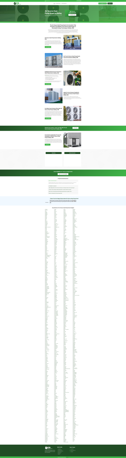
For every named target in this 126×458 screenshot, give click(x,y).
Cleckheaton (46, 397)
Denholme (56, 211)
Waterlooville (74, 359)
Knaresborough (56, 424)
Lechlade (55, 432)
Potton (64, 371)
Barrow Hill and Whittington (48, 255)
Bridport (46, 320)
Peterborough (65, 357)
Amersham (46, 223)
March (64, 251)
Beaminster (46, 262)
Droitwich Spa (56, 225)
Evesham (55, 262)
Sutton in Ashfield (75, 291)
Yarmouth (74, 437)
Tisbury (74, 321)
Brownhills (46, 334)
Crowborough (46, 428)
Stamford (74, 266)
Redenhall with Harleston (66, 392)
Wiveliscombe (74, 418)
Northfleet (65, 317)
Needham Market (65, 289)
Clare (45, 394)
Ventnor (74, 341)
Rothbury (65, 406)
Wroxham (74, 435)
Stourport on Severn (75, 281)
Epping (55, 257)
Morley (64, 282)
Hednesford (56, 348)
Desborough (56, 214)
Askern (46, 238)
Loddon (64, 217)
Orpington (65, 334)
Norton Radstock (65, 321)
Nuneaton (65, 323)
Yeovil (73, 440)
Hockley (55, 369)
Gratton (55, 308)
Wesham (74, 371)
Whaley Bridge (74, 385)
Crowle (46, 430)
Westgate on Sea (75, 380)
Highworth (56, 365)
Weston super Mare (75, 382)
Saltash (64, 423)
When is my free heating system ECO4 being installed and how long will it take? (60, 191)
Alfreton (46, 216)
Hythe (55, 391)
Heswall (55, 358)
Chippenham (46, 384)
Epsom (55, 258)
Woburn (74, 420)
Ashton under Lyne (47, 237)
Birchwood (46, 283)
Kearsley (55, 402)
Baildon (46, 246)
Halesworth (56, 323)
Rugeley (64, 414)
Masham (65, 259)
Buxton (46, 352)
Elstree (55, 254)
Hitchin (55, 368)
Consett (46, 412)
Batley (46, 259)
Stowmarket (74, 282)
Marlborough (65, 257)
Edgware (55, 248)
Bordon (46, 301)
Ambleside (46, 222)
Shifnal (73, 216)
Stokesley (74, 276)
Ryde (64, 417)
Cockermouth (46, 404)
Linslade (65, 212)
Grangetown (56, 306)
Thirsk (73, 311)
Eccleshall (56, 246)
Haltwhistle (56, 326)
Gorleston (56, 303)
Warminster (74, 355)
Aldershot (46, 214)
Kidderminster (56, 409)
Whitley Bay (74, 391)
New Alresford (65, 294)
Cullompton (46, 434)
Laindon (55, 426)
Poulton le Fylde (65, 372)
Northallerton (65, 315)
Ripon (64, 400)
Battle (46, 260)
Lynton (64, 237)
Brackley (46, 308)
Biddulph (46, 277)
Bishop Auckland (47, 286)
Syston (73, 298)
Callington (46, 355)
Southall (74, 240)
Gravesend (56, 309)
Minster (64, 276)
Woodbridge (74, 427)
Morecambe (65, 280)
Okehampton (65, 326)
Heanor (55, 344)
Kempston (56, 404)
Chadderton (46, 367)
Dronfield (55, 226)
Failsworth (56, 265)
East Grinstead (56, 239)
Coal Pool (46, 402)
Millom (64, 272)
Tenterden (74, 305)
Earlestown (56, 236)
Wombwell (74, 425)
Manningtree (65, 249)
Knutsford (56, 425)
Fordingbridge (56, 286)
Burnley (46, 346)
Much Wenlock (65, 285)
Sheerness (74, 209)
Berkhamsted (46, 272)
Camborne (46, 357)
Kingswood (56, 417)
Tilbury (73, 319)
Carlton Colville (46, 363)
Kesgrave (56, 406)
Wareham (74, 354)
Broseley (46, 331)
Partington (65, 347)
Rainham (65, 384)
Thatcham (74, 308)
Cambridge (46, 358)
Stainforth (74, 263)
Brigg (45, 323)
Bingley (46, 282)
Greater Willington (56, 315)
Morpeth (65, 283)
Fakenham (56, 268)
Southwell (74, 248)
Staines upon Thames (75, 262)
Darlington (46, 438)
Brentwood (46, 317)
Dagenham (46, 435)
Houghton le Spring (57, 380)
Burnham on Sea (47, 345)
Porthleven (65, 367)
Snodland (74, 231)
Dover (55, 222)
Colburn (46, 405)
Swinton (74, 297)
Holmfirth (56, 372)
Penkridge (65, 352)
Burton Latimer (46, 348)
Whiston (74, 386)
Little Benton (65, 213)
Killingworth (56, 411)
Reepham (65, 394)
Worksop (74, 431)
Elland (55, 252)
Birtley (46, 285)
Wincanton (74, 406)
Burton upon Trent (47, 349)
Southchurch (74, 243)
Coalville (46, 403)
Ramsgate (65, 387)
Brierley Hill (46, 322)
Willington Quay (74, 402)
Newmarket (65, 303)
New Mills (65, 295)
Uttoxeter (74, 339)
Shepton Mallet (74, 212)
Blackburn (46, 289)
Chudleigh (46, 389)
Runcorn (65, 415)
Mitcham (65, 278)
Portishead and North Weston (67, 368)
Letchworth (56, 440)
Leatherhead (56, 431)
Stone (73, 277)
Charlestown (46, 371)
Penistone (65, 351)
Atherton (46, 240)
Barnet (46, 252)
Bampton (46, 248)
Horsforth (56, 378)
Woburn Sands (74, 421)
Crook (46, 427)
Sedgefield (65, 435)
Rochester (65, 402)
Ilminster (55, 395)
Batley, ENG (72, 451)
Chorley (46, 387)
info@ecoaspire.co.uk (73, 450)
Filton (55, 281)
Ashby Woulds (46, 233)
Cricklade (46, 425)
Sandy (64, 428)
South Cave (74, 235)
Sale (64, 421)
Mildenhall (65, 271)
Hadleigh (55, 320)
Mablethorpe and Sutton (66, 239)
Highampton (56, 363)
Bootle (46, 300)
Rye (64, 418)
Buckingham (46, 338)
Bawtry (46, 261)
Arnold (46, 229)
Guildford (55, 317)
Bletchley (46, 294)
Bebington (46, 263)
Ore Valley (65, 331)
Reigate (64, 395)
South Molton (74, 237)
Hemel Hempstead (57, 351)
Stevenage (74, 271)
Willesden (74, 401)
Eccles (55, 245)
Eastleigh (55, 243)
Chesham (46, 378)
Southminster (74, 245)
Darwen (46, 441)
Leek (55, 435)
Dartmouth (46, 440)
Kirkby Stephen (56, 421)
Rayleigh (65, 389)
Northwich (65, 319)
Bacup (46, 245)
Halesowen (56, 322)
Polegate (65, 363)
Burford (46, 342)
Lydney (64, 233)
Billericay (46, 279)
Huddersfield (56, 386)
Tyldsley (74, 335)
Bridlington (46, 319)
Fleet (55, 282)
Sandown (65, 427)
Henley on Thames (57, 354)
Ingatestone (56, 397)
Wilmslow (74, 403)
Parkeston (65, 346)
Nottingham (65, 322)
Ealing (55, 235)
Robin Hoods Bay (65, 401)
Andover (46, 225)
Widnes (74, 397)
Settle (64, 438)
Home (54, 3)
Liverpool (65, 216)
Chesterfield (46, 381)
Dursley (55, 233)
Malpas (64, 245)
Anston (46, 226)
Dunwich (55, 232)
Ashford (46, 234)
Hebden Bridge (56, 345)
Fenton (55, 278)
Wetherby (74, 383)
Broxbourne (46, 335)
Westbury (74, 378)
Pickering (65, 360)
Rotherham (65, 407)
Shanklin (65, 441)
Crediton (46, 423)
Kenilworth (56, 405)
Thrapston (74, 317)
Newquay (65, 306)
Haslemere (56, 334)
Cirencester (46, 392)
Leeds (55, 434)
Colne (46, 408)
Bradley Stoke (46, 312)
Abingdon (46, 209)
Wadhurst (74, 343)
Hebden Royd (56, 346)
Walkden (74, 345)
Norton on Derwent (66, 320)
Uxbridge (74, 340)
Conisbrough (46, 411)
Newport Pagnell (65, 305)
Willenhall (74, 400)
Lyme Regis (65, 235)
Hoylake (55, 384)
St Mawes (74, 260)
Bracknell (46, 309)
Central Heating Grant (63, 3)
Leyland (64, 209)
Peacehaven (65, 349)
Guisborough (56, 318)
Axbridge (46, 242)
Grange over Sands (57, 305)
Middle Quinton (65, 266)
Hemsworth (56, 352)
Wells (73, 367)
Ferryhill (55, 279)
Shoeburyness (74, 220)
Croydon (46, 431)
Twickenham (74, 334)
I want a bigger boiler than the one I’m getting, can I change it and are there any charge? (61, 187)
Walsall (73, 348)
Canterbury (46, 360)
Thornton (74, 314)
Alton (45, 219)
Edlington (55, 249)
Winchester (74, 408)
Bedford (46, 266)
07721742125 (79, 0)
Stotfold (74, 279)
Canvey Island (46, 361)
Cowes (46, 418)
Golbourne (56, 301)
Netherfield (65, 292)
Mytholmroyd (65, 286)
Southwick (74, 249)
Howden (55, 382)
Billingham (46, 280)
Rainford (65, 383)
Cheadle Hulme (47, 375)
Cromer (46, 426)
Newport (65, 304)
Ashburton (46, 232)
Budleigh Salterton (47, 339)
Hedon (55, 349)
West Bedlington (74, 372)
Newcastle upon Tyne (66, 300)
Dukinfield (56, 229)
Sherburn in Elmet (75, 213)
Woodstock (74, 428)
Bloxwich (46, 295)
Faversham (56, 274)
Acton (46, 211)
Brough (46, 332)
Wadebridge (74, 342)
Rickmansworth (65, 398)
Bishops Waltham (47, 288)
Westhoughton (74, 381)
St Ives (73, 257)
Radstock (65, 382)
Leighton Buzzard (56, 438)
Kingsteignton (56, 415)
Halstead (55, 325)
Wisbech (74, 415)
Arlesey (46, 228)
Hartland (55, 331)
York (73, 441)
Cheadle (46, 374)
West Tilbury (74, 377)
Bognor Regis (46, 297)
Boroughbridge (46, 302)
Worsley (74, 432)
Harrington (56, 329)
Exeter (55, 263)
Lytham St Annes (65, 238)
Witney (73, 417)
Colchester (46, 406)
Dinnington (56, 217)
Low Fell (65, 228)
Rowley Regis (65, 409)
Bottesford (46, 304)
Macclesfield (65, 240)
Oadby (64, 324)
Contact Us (110, 3)
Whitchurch (74, 388)
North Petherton (65, 311)
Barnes (46, 251)
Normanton (65, 309)
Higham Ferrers (56, 362)
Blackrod (46, 291)
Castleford (46, 366)
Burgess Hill (46, 343)
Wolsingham (74, 423)
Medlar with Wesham (66, 261)
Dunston (55, 231)
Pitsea (64, 361)
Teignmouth (74, 302)
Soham (74, 232)
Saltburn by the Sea (66, 424)
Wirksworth (74, 414)
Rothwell (65, 408)
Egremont (56, 251)
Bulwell (46, 340)
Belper (46, 269)
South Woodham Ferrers (75, 239)
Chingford (46, 383)
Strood (73, 286)
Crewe (46, 424)
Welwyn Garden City (75, 368)
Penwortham (65, 354)
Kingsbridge (56, 414)
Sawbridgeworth (65, 429)
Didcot (55, 216)
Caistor (46, 354)
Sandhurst (65, 425)
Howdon (55, 383)
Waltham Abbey (74, 349)
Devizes (55, 215)
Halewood (56, 324)
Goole (55, 302)
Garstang (55, 294)
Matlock (64, 260)
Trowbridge (74, 331)
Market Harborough (66, 255)
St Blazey (74, 255)
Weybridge (74, 384)
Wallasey (74, 346)
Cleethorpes (46, 398)
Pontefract (65, 364)
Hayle (55, 342)
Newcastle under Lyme (66, 299)
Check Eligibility (48, 118)
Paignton (65, 344)
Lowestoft (65, 229)
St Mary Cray (74, 259)
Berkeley (46, 271)
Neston (64, 291)
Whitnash (74, 392)
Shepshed (74, 211)
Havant (55, 339)
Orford (64, 332)
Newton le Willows (66, 308)
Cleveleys (46, 400)
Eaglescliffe (56, 234)
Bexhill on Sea (46, 275)
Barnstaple (46, 254)
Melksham (65, 262)
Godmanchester (56, 300)
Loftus (64, 218)
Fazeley (55, 275)
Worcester (74, 430)
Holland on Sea (56, 371)
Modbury (65, 279)
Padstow (65, 343)
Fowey (55, 288)
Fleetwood (56, 283)
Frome (55, 291)
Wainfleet (74, 344)
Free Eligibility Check (102, 3)
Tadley (73, 299)
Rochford (65, 403)
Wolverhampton (74, 424)
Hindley (55, 367)
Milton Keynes (65, 274)
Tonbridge (74, 323)
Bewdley (46, 274)
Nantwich (65, 288)
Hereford (55, 355)
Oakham (65, 325)
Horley (55, 375)
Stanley (74, 268)
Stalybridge (74, 265)
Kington (55, 418)
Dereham (55, 213)
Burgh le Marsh (46, 344)
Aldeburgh (46, 213)
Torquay (74, 325)
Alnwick (46, 217)
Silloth (73, 223)
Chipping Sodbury (47, 386)
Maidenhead (65, 242)
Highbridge (56, 364)
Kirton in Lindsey (56, 423)
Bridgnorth (46, 318)
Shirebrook (74, 219)
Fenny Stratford (56, 277)
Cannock (46, 359)
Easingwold (56, 238)
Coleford (46, 407)
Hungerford (56, 387)
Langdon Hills (56, 428)
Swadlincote (74, 292)
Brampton (46, 314)
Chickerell (46, 382)
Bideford (46, 278)
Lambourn (56, 427)
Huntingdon (56, 388)
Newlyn (64, 302)
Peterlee (65, 358)
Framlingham (56, 289)
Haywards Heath (56, 343)
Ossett (64, 335)
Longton (65, 222)
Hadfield (55, 319)
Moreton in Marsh (66, 281)
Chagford (46, 368)
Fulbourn (55, 292)
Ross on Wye (65, 405)
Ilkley (55, 394)
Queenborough (65, 380)
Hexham (55, 359)
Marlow (64, 258)
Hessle (55, 357)
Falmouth (56, 269)
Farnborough (56, 271)
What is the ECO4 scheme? (53, 180)
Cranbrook (46, 420)
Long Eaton (65, 219)
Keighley (55, 403)
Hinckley (55, 366)
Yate (73, 438)
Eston (55, 261)
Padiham (65, 342)
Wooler (74, 429)
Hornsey (55, 377)
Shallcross (65, 440)
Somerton (74, 233)
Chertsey (46, 377)
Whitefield (74, 389)
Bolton (46, 299)
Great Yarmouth (56, 314)
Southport (74, 246)
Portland (65, 369)
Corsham (46, 415)
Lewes (55, 441)
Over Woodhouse (65, 340)
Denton (55, 212)
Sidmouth (74, 222)
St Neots (74, 261)
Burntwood (46, 347)
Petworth (65, 359)
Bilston (46, 281)
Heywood (56, 361)
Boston (46, 303)
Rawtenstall (65, 388)
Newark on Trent (65, 297)
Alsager (46, 218)
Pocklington (65, 362)
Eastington (56, 242)
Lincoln (64, 211)
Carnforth (46, 364)
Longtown (65, 223)
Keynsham (56, 408)
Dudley (55, 228)
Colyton (46, 409)
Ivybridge (55, 401)
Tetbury (74, 306)
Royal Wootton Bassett (66, 411)
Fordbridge (56, 285)
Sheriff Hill (74, 215)
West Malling (74, 375)
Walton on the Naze (75, 352)
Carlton (46, 362)
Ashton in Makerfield (47, 236)
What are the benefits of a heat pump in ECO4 (55, 193)
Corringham (46, 414)
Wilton (73, 404)
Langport (55, 430)
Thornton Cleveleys (75, 315)
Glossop (55, 298)
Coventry (46, 417)
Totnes (73, 326)
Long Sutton (65, 220)
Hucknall (55, 385)
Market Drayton (65, 254)
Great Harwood (56, 312)
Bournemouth (46, 305)
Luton (64, 231)
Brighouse (46, 324)
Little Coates (65, 214)
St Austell (74, 254)
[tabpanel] (64, 201)
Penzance (65, 355)
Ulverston (74, 337)
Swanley (74, 294)
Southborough (74, 242)
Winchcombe (74, 407)
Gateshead (56, 295)
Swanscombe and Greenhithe (76, 295)
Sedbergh (65, 434)
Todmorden (74, 322)
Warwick (74, 357)
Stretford (74, 285)
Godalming (56, 299)
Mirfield (64, 277)
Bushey (46, 351)
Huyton (55, 389)
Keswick (55, 407)
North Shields (65, 312)
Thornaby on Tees (75, 312)
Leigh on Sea (56, 437)
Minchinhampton (65, 275)
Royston (65, 412)
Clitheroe (46, 401)
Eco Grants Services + (58, 3)
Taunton (74, 301)
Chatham (46, 372)
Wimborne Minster (75, 405)
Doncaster (56, 219)
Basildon (46, 257)
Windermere (74, 409)
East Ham (56, 240)
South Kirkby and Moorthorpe (76, 236)
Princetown (65, 378)
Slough (73, 229)
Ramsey (64, 386)
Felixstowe (56, 276)
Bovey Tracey (46, 306)
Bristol (46, 326)
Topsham (74, 324)
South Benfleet (74, 234)
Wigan (73, 398)
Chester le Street (47, 380)
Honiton (55, 374)
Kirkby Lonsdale (56, 420)
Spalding (74, 252)
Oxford (64, 341)
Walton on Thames (75, 351)
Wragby (74, 434)
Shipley (73, 218)
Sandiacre (65, 426)
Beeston (46, 268)
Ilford (55, 392)
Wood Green (74, 426)
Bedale (46, 265)
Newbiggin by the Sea (66, 298)
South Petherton (75, 238)
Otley (64, 337)
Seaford (64, 432)
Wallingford (74, 347)
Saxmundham (65, 430)
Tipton (73, 320)
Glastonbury (56, 297)
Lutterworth (65, 232)
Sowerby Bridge (74, 251)
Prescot (64, 374)
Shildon (74, 217)
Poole (64, 365)
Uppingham (74, 338)
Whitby (73, 387)
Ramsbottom (65, 385)
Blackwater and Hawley (47, 292)
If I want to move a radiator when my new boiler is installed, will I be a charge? (60, 189)
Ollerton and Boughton (66, 329)
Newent (64, 301)
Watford (74, 360)
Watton (74, 362)
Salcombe (65, 420)
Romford (65, 404)
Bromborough (46, 328)
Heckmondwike (56, 347)
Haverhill (55, 340)
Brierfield (46, 321)
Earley (55, 237)
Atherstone (46, 239)
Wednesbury (74, 363)
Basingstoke (46, 258)
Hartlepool (56, 332)
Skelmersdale (74, 226)
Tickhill (73, 318)
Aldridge (46, 215)
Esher (55, 260)
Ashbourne (46, 231)
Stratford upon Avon (75, 283)
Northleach (65, 318)
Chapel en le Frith (47, 369)
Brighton (46, 325)
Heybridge (56, 360)
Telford (74, 303)
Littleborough (65, 215)
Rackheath (65, 381)
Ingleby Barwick (56, 398)
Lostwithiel (65, 225)
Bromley (46, 329)
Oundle (64, 339)
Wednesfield (74, 364)
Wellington (74, 365)
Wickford (74, 395)
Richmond (65, 397)
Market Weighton (65, 256)
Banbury (46, 249)
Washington (74, 358)
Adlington (46, 212)
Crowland (46, 429)
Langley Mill (56, 429)
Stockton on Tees (75, 274)
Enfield (55, 256)
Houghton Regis (56, 381)
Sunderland (74, 289)
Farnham (55, 272)
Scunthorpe (65, 431)
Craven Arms (46, 421)
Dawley (55, 209)
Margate (65, 252)
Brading (46, 311)
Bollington (46, 298)
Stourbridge (74, 280)
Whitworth (74, 394)
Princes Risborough (66, 377)
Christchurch (46, 388)
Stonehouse (74, 278)
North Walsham (65, 314)
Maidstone (65, 243)
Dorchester (56, 220)
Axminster (46, 243)
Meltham (65, 263)
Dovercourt (56, 223)
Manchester (65, 248)
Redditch (65, 391)
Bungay (46, 341)
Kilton (55, 412)
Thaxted (74, 309)
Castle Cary (46, 365)
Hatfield (55, 337)
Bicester (46, 276)
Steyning (74, 272)
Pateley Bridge (65, 348)
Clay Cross (46, 395)
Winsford (74, 411)
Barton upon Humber (47, 256)
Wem (73, 369)
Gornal (55, 304)
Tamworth (74, 300)
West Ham (74, 374)
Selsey (64, 437)
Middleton (65, 268)
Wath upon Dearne (75, 361)
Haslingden (56, 335)
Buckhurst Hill (46, 337)
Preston (64, 375)
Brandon (46, 315)
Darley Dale (46, 437)
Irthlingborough (56, 400)
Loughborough (65, 226)
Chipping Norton (47, 385)
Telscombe (74, 304)
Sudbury (74, 288)
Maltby (64, 246)
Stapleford (74, 269)
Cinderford (46, 391)
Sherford (74, 214)
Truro (73, 332)
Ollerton (64, 328)
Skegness (74, 225)
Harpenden (56, 328)
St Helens (74, 256)
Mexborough (65, 265)
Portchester (65, 366)
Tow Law (74, 329)
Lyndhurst (65, 236)
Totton (73, 328)
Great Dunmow (56, 311)
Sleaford (74, 228)
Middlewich (65, 269)
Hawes (55, 341)
